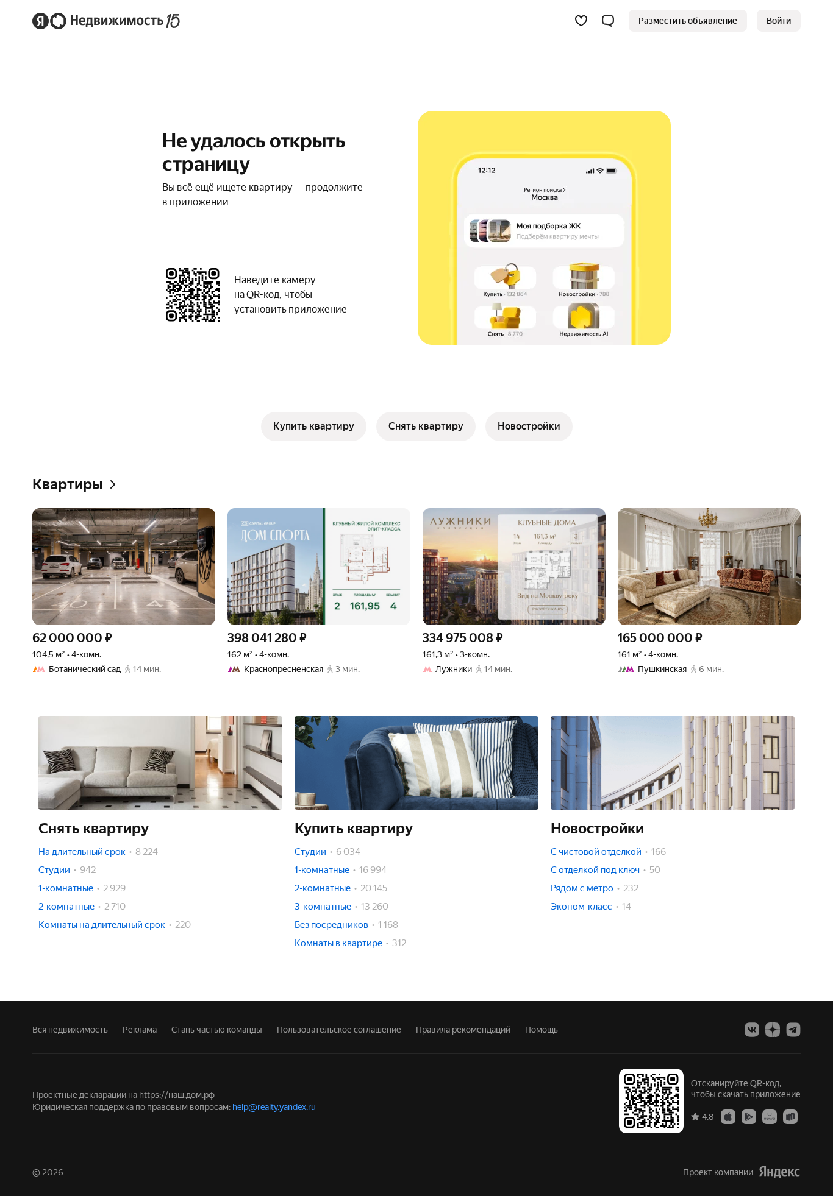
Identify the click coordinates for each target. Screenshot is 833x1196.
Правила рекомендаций (463, 1030)
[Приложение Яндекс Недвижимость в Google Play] (749, 1116)
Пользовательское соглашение (339, 1030)
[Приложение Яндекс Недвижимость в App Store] (728, 1116)
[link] (779, 21)
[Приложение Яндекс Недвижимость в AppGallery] (769, 1116)
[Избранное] (581, 21)
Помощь (541, 1030)
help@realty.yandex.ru (274, 1107)
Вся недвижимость (70, 1030)
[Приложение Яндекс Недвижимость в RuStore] (790, 1116)
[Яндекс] (779, 1172)
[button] (608, 21)
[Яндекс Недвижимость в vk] (752, 1029)
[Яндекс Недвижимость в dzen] (772, 1029)
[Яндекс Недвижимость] (107, 20)
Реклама (140, 1030)
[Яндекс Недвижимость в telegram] (793, 1029)
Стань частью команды (216, 1030)
